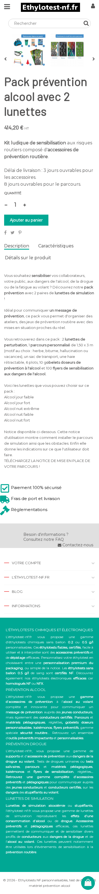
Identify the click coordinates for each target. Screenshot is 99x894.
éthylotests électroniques (52, 678)
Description (16, 246)
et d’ (35, 756)
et (59, 767)
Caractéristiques (55, 246)
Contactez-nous (77, 544)
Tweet (12, 232)
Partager (5, 232)
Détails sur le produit (28, 257)
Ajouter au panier (26, 220)
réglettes (55, 722)
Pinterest (19, 232)
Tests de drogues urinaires (58, 761)
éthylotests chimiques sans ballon (37, 642)
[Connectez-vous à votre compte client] (93, 7)
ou (49, 805)
